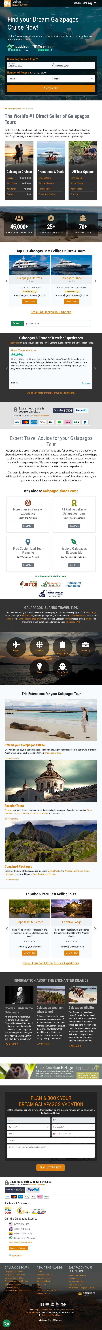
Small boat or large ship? (30, 619)
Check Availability (47, 194)
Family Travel (45, 189)
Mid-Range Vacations (13, 1284)
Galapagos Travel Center (52, 1315)
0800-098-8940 (22, 1229)
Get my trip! (52, 88)
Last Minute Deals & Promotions (17, 1290)
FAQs (39, 672)
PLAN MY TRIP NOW (50, 1167)
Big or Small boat (62, 673)
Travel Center (20, 3)
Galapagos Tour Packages (15, 1275)
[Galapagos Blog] (57, 1304)
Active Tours (76, 189)
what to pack (27, 615)
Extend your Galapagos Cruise (25, 745)
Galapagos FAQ (73, 622)
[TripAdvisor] (63, 1304)
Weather (39, 650)
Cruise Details (29, 301)
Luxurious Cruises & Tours (15, 1278)
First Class (12, 183)
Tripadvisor (14, 343)
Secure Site (46, 1320)
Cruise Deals (45, 178)
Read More (28, 526)
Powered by (58, 410)
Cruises (74, 194)
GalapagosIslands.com (43, 1310)
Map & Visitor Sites (44, 1278)
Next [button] (95, 280)
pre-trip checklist (78, 615)
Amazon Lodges (75, 1285)
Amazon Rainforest (74, 871)
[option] (29, 280)
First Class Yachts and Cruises (16, 1281)
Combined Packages (18, 866)
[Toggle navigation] (95, 3)
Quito (89, 810)
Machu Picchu (54, 871)
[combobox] (55, 1133)
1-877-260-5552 (22, 1224)
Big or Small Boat (43, 1281)
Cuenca (25, 813)
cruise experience (53, 753)
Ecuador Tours (14, 806)
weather (9, 619)
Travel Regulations (62, 652)
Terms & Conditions (41, 416)
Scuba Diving (77, 183)
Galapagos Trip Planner (14, 1272)
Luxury (10, 178)
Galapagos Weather (44, 1275)
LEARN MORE (11, 1044)
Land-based (76, 178)
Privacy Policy (32, 1312)
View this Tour (72, 301)
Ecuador (8, 810)
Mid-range (11, 189)
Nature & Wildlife (43, 1293)
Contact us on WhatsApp (24, 1238)
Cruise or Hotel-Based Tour (47, 1290)
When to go (85, 650)
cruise (88, 619)
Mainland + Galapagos (77, 1275)
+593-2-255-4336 (23, 1233)
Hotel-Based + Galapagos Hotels (81, 1288)
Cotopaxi (17, 813)
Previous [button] (6, 280)
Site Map (59, 1320)
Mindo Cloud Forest (39, 813)
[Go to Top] (97, 1315)
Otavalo (8, 813)
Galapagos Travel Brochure (89, 1294)
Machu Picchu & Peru (76, 1282)
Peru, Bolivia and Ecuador (44, 874)
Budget (10, 194)
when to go (91, 612)
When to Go (41, 1284)
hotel (68, 619)
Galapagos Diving (11, 1287)
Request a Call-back (18, 1248)
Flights (16, 650)
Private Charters (46, 183)
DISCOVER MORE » (12, 758)
